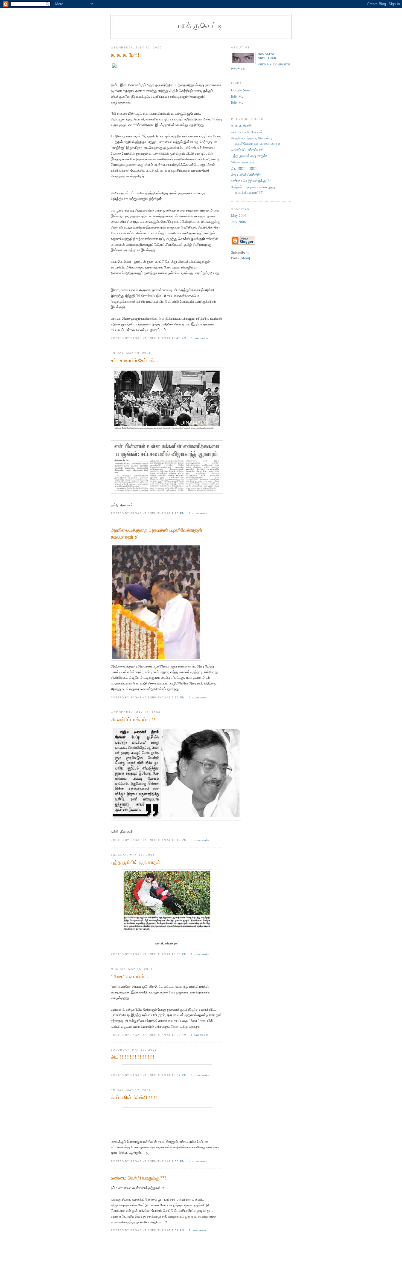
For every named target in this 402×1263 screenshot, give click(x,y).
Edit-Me (237, 96)
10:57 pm (179, 1075)
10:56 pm (179, 954)
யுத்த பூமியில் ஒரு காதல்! (249, 155)
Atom (245, 257)
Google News (241, 90)
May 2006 (238, 215)
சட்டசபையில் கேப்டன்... (248, 131)
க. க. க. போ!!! (241, 125)
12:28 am (179, 1034)
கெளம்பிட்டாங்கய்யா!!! (247, 149)
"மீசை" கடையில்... (244, 162)
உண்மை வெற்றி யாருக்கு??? (251, 180)
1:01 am (178, 1230)
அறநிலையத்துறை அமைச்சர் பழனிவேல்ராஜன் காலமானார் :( (255, 140)
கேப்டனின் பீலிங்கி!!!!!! (247, 174)
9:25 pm (178, 513)
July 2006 (238, 221)
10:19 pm (179, 840)
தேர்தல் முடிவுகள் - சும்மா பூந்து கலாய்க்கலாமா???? (253, 189)
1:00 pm (178, 1161)
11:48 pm (179, 338)
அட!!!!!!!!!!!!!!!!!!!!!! (246, 168)
